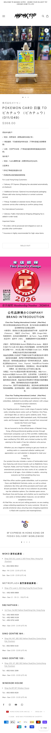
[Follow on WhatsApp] (22, 704)
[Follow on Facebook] (3, 704)
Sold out (26, 246)
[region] (25, 529)
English (38, 711)
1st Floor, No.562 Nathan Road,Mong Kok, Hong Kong (25, 610)
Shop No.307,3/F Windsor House (17, 688)
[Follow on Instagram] (10, 704)
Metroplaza (20, 583)
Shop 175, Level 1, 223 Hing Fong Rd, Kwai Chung (23, 588)
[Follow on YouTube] (16, 704)
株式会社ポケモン (11, 103)
